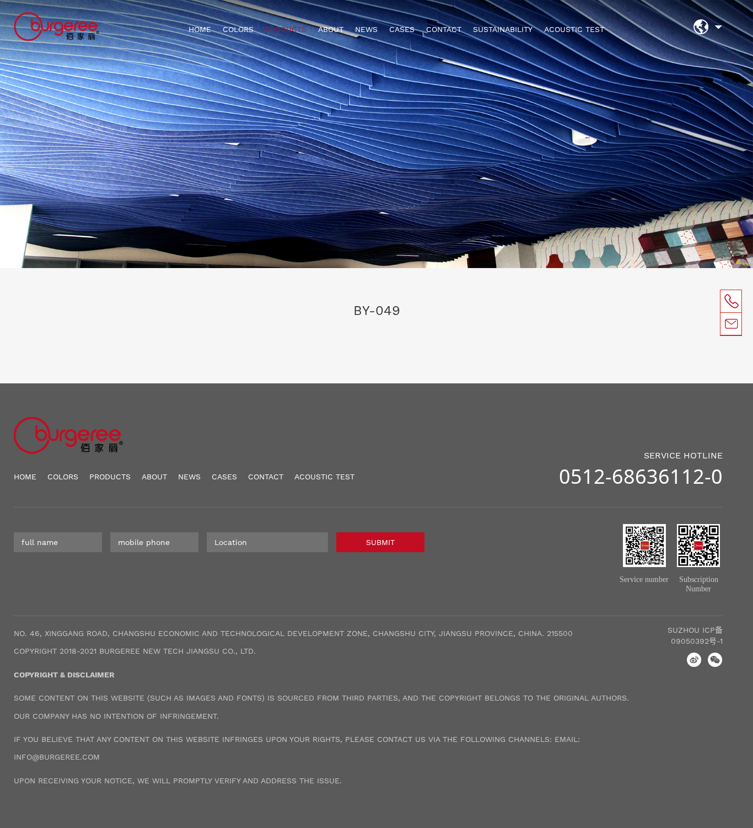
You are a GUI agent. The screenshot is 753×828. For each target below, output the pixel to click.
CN (718, 30)
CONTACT (443, 29)
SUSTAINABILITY (503, 29)
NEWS (366, 29)
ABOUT (330, 29)
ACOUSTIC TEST (574, 29)
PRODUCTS (285, 29)
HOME (200, 29)
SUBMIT (380, 542)
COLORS (238, 29)
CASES (402, 29)
